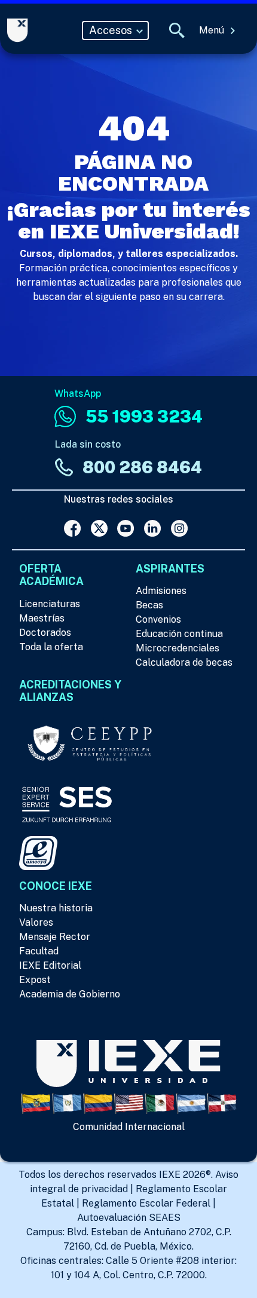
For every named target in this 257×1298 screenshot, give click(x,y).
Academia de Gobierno (69, 994)
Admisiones (161, 590)
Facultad (39, 951)
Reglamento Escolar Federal (146, 1203)
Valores (36, 922)
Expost (35, 979)
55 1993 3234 (144, 416)
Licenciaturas (49, 604)
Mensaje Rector (54, 936)
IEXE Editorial (50, 965)
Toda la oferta (51, 647)
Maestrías (42, 618)
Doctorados (45, 632)
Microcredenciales (177, 648)
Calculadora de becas (184, 662)
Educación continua (179, 633)
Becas (149, 605)
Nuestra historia (56, 908)
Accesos (111, 30)
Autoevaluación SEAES (128, 1217)
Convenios (158, 619)
